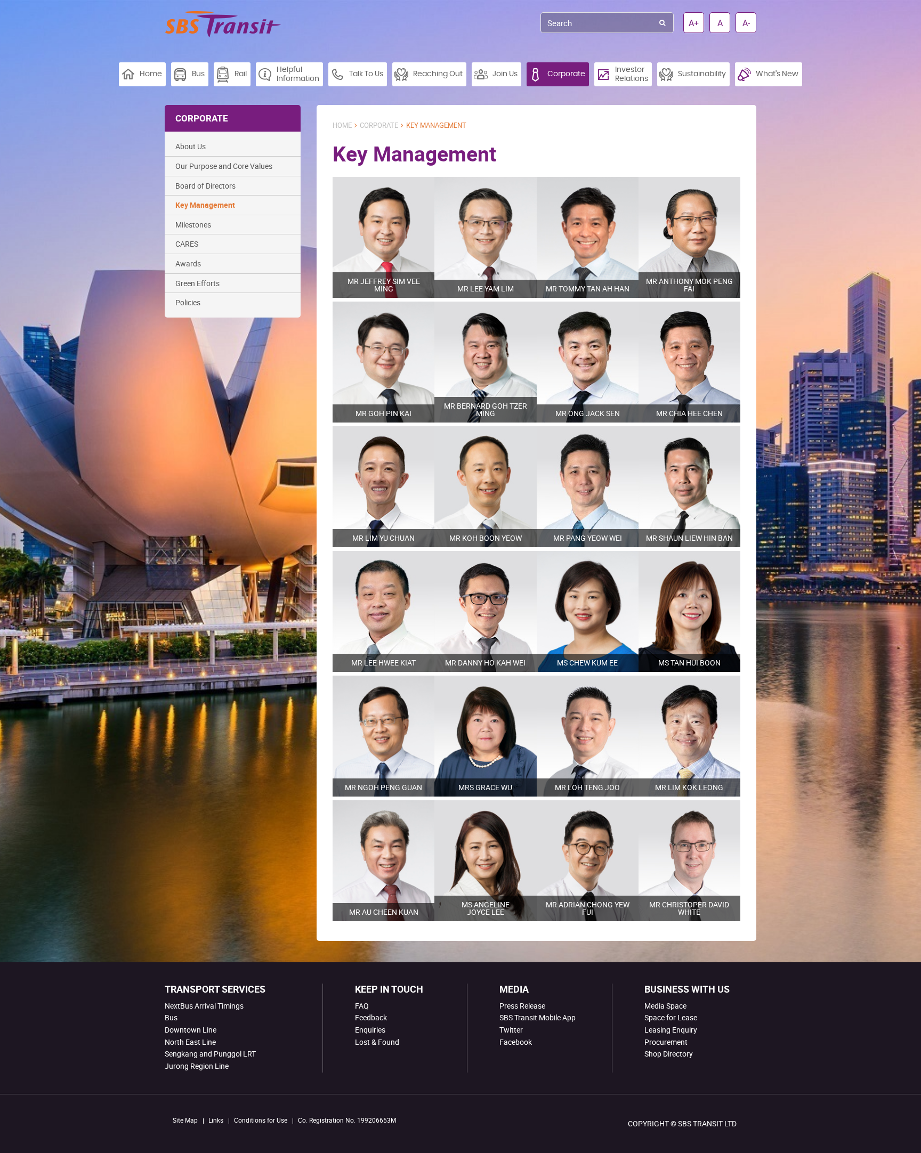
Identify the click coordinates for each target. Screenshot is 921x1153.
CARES (186, 244)
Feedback (371, 1017)
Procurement (666, 1042)
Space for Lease (670, 1017)
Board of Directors (205, 186)
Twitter (511, 1030)
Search (662, 23)
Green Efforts (197, 283)
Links (215, 1120)
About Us (190, 146)
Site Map (185, 1120)
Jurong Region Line (197, 1066)
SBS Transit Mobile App (537, 1017)
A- (746, 23)
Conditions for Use (260, 1120)
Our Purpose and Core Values (223, 166)
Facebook (515, 1042)
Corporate (379, 125)
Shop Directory (668, 1054)
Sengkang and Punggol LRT (210, 1054)
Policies (187, 302)
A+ (694, 23)
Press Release (522, 1006)
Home (342, 125)
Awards (188, 263)
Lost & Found (377, 1042)
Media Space (665, 1006)
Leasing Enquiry (670, 1030)
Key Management (205, 205)
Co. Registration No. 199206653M (347, 1120)
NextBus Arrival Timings (204, 1006)
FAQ (362, 1006)
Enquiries (370, 1030)
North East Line (190, 1042)
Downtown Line (190, 1030)
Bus (171, 1017)
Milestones (193, 225)
